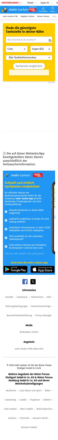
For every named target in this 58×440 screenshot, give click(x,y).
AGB (49, 297)
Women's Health (29, 427)
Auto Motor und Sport (30, 390)
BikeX (47, 390)
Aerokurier (11, 390)
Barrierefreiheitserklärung (19, 315)
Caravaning (10, 399)
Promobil (24, 418)
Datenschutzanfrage (41, 306)
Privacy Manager (43, 315)
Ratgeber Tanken (27, 16)
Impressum (22, 297)
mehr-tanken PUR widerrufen (29, 348)
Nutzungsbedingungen (16, 306)
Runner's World (40, 418)
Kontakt (9, 297)
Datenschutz (37, 297)
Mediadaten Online (29, 332)
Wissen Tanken (43, 16)
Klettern (47, 399)
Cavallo (23, 399)
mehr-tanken (10, 409)
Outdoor (12, 418)
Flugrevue (35, 399)
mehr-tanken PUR (10, 16)
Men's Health (26, 409)
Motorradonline (44, 409)
